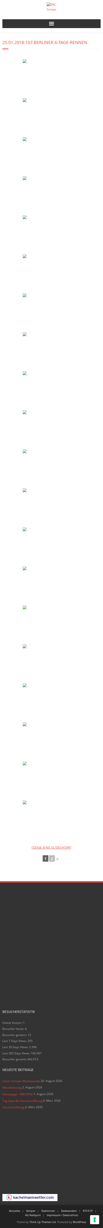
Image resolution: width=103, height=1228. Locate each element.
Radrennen (48, 1211)
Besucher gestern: (15, 1035)
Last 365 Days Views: (16, 1053)
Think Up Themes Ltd (42, 1222)
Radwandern (69, 1211)
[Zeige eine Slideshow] (51, 847)
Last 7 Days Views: (15, 1041)
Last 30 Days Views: (15, 1047)
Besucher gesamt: (14, 1059)
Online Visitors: (12, 1023)
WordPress (79, 1222)
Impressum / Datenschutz (62, 1215)
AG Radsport (33, 1215)
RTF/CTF (88, 1211)
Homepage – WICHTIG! (17, 1094)
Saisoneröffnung (13, 1107)
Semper (30, 1211)
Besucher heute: (13, 1029)
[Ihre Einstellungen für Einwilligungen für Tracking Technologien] (94, 1219)
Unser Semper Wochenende (21, 1081)
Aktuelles (14, 1211)
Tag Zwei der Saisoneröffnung (22, 1101)
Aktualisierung (12, 1088)
